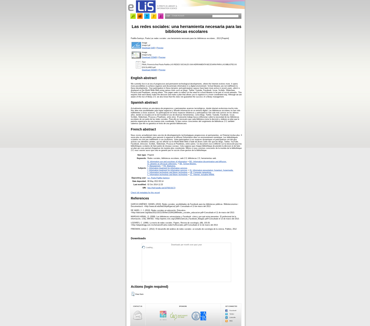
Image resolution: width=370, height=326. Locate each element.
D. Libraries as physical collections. (162, 164)
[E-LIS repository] (152, 12)
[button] (133, 294)
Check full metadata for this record (145, 193)
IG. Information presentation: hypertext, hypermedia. (211, 170)
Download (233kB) (149, 57)
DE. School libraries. (188, 164)
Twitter (231, 314)
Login (168, 16)
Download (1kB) (148, 48)
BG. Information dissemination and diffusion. (208, 161)
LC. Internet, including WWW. (202, 174)
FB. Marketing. (169, 166)
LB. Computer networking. (201, 172)
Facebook (232, 310)
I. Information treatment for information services (167, 168)
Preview (160, 48)
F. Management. (154, 166)
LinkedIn (232, 317)
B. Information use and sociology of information (167, 161)
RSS (231, 321)
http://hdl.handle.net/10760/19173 (161, 188)
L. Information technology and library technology (167, 172)
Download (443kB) (149, 70)
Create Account (178, 16)
